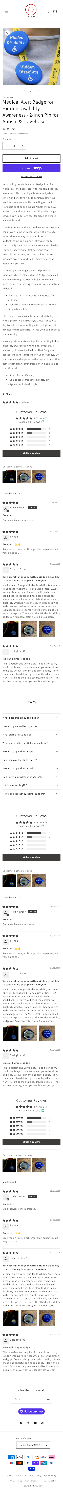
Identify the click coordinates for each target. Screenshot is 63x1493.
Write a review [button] (31, 453)
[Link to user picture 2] (29, 629)
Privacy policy (16, 1481)
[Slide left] (24, 91)
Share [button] (9, 394)
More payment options (31, 176)
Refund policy (50, 1475)
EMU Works (18, 1475)
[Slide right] (39, 91)
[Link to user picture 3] (47, 629)
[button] (6, 11)
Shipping (6, 133)
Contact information (33, 1486)
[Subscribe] (48, 1399)
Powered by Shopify (32, 1475)
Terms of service (32, 1481)
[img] (10, 502)
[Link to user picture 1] (11, 629)
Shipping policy (49, 1481)
